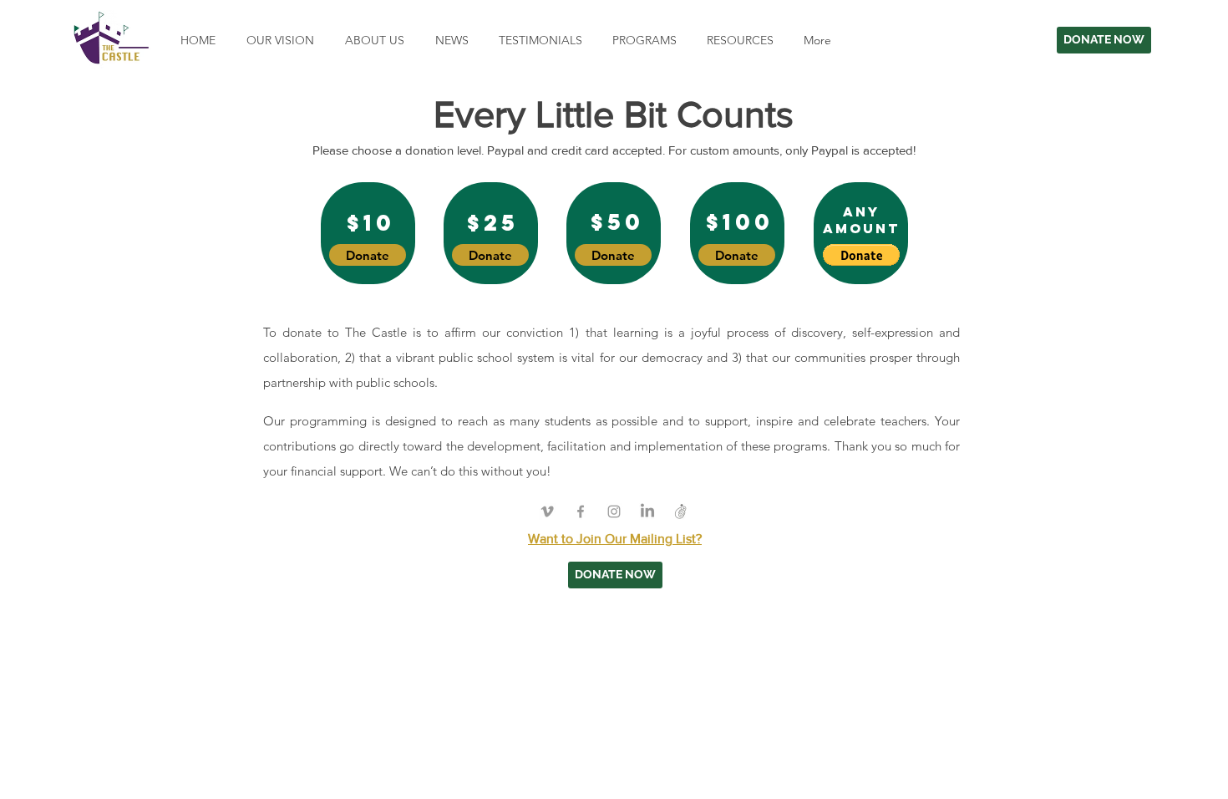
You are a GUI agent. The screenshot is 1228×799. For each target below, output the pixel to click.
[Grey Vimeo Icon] (547, 511)
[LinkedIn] (647, 511)
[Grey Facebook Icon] (580, 511)
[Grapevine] (680, 511)
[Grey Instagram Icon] (614, 511)
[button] (642, 40)
